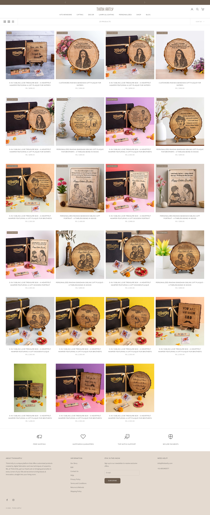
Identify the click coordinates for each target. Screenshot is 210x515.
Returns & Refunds (77, 487)
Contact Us (74, 471)
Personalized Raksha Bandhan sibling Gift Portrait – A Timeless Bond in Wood (180, 217)
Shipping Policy (76, 491)
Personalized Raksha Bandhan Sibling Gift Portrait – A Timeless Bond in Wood (80, 217)
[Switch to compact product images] (13, 21)
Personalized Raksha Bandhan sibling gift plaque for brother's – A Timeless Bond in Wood (80, 150)
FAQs (72, 475)
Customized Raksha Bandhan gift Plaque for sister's (80, 84)
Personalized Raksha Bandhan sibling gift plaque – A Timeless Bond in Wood (80, 284)
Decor (91, 15)
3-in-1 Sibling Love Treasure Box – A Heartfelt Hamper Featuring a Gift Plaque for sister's (30, 84)
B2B (71, 467)
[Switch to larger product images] (5, 21)
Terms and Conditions (78, 483)
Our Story (73, 463)
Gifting (80, 15)
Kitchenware (66, 15)
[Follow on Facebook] (7, 500)
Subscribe (112, 481)
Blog (148, 15)
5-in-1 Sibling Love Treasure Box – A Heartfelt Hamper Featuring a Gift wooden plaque (130, 284)
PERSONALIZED (125, 15)
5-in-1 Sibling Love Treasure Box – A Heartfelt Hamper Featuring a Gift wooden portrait (130, 217)
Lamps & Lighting (106, 15)
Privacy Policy (75, 479)
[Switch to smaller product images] (9, 21)
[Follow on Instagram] (13, 500)
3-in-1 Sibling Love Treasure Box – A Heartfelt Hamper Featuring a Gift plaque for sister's (30, 150)
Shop (138, 15)
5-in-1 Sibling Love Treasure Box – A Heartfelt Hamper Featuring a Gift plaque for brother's (130, 150)
